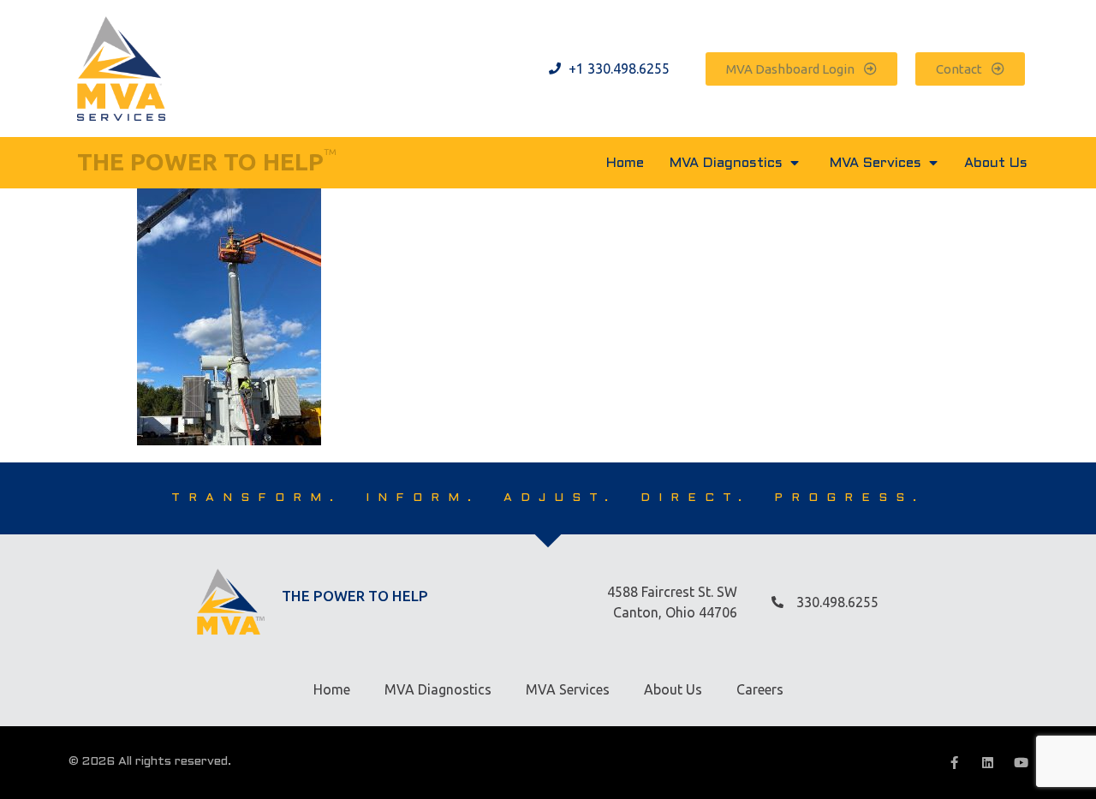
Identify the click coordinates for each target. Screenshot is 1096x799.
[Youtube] (1021, 762)
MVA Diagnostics (437, 689)
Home (331, 689)
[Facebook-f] (954, 762)
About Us (673, 689)
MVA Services (568, 689)
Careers (759, 689)
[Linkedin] (987, 762)
